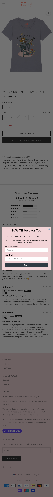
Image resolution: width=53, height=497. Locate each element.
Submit (26, 265)
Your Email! (9, 255)
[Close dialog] (49, 229)
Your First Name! (11, 247)
